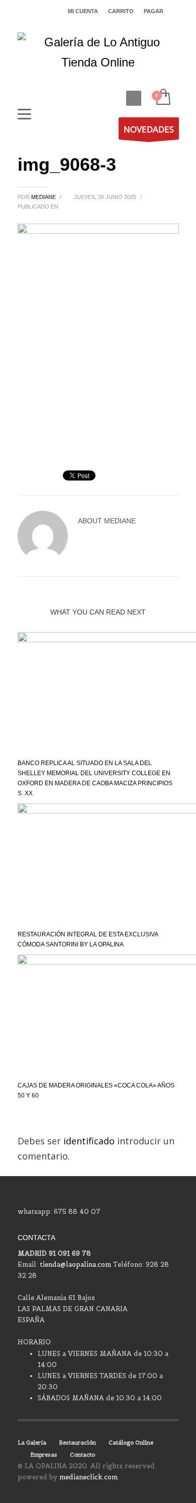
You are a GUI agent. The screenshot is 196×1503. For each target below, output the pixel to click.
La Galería (32, 1442)
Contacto (82, 1454)
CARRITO (121, 11)
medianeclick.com (88, 1477)
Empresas (43, 1454)
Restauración (77, 1442)
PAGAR (153, 11)
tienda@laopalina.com (75, 1264)
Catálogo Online (131, 1442)
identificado (90, 1141)
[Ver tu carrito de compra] (162, 97)
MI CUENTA (83, 11)
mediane (44, 197)
